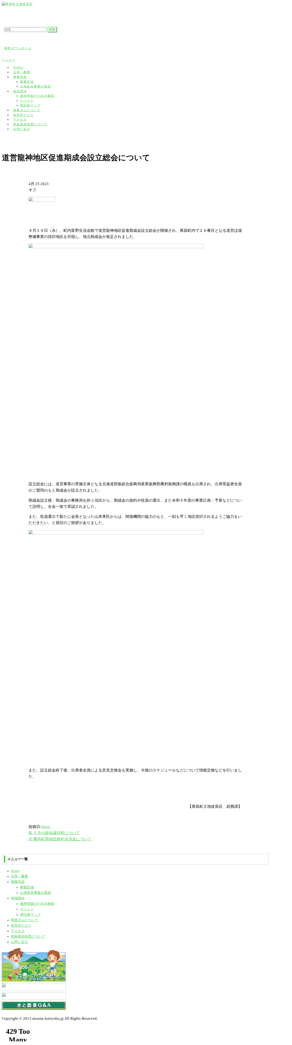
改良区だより (21, 925)
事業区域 (27, 81)
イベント (27, 100)
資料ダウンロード (17, 48)
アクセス (18, 931)
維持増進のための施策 (37, 96)
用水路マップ (30, 914)
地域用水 (20, 91)
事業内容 (20, 77)
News (45, 827)
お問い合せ (21, 129)
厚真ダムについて (24, 920)
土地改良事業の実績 (35, 86)
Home (15, 871)
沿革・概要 (19, 876)
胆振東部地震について (28, 936)
